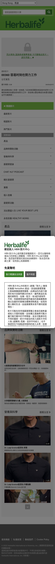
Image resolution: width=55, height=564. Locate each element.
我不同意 (31, 274)
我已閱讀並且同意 (14, 274)
